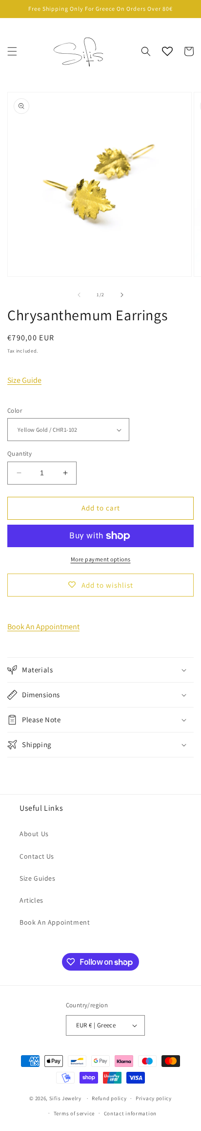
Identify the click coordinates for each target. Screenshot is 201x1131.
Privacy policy (154, 1098)
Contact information (130, 1113)
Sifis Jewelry (65, 1098)
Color (14, 410)
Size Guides (38, 878)
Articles (31, 900)
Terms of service (74, 1113)
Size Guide (24, 380)
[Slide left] (79, 295)
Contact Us (37, 856)
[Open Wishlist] (167, 51)
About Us (34, 833)
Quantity (19, 453)
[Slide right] (122, 295)
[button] (12, 51)
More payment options (101, 559)
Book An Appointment (43, 626)
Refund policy (109, 1098)
